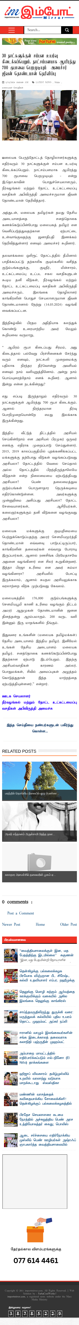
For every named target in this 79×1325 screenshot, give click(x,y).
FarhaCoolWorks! (47, 1293)
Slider (57, 82)
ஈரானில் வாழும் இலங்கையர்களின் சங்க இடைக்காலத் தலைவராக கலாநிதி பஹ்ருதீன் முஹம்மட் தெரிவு (46, 1040)
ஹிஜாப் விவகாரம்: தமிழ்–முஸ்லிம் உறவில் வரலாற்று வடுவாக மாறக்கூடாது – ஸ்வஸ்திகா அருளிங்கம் (44, 1081)
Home (40, 925)
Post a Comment (20, 913)
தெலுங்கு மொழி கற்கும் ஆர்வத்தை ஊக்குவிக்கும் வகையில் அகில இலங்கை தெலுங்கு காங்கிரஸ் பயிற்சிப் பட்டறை (47, 999)
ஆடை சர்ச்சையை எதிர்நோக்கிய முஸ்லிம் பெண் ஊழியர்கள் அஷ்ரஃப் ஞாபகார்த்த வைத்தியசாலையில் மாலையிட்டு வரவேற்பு (48, 1143)
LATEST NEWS (43, 82)
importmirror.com (16, 1296)
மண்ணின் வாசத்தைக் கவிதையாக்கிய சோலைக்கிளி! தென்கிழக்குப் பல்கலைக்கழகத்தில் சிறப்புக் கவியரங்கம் (46, 1102)
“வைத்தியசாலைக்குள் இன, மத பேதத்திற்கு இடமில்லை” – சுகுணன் (47, 953)
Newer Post (11, 925)
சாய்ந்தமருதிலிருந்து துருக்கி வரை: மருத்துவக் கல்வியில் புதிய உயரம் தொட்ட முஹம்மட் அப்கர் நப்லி (46, 1017)
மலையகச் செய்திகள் (12, 87)
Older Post (68, 925)
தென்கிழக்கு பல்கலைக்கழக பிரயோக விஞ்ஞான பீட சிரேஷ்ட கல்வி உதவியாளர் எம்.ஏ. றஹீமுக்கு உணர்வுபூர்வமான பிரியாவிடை (47, 978)
